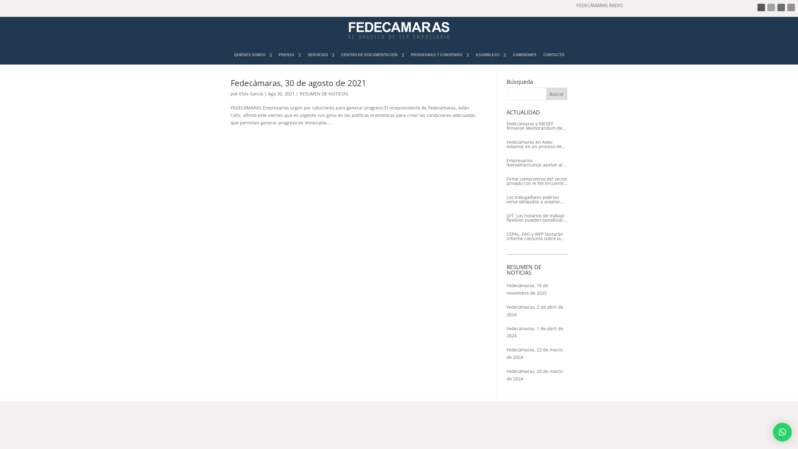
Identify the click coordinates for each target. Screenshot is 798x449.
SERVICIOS (318, 55)
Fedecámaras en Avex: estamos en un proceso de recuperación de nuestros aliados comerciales (534, 144)
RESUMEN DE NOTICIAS (324, 94)
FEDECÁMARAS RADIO (599, 5)
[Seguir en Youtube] (791, 7)
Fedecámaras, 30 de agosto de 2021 (298, 83)
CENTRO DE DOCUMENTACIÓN (369, 55)
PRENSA (287, 55)
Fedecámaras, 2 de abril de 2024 (535, 310)
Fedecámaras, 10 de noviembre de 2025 (527, 289)
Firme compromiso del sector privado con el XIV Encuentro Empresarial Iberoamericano (537, 181)
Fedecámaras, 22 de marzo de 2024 (535, 353)
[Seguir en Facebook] (761, 7)
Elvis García (251, 94)
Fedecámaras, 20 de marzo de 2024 (535, 375)
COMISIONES (524, 55)
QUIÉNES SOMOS (250, 55)
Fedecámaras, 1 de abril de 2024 (535, 332)
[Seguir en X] (771, 7)
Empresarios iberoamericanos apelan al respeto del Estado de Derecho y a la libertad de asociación (534, 162)
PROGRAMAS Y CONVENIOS (437, 55)
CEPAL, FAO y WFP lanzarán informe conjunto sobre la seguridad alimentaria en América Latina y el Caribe (535, 236)
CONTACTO (553, 55)
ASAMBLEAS (488, 55)
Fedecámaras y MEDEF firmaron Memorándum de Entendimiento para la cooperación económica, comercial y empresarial (534, 126)
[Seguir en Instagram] (781, 7)
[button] (782, 432)
